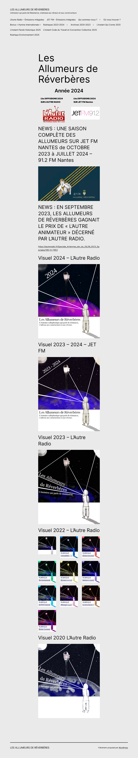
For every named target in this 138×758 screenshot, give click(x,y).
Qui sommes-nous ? (87, 19)
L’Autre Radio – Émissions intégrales (27, 19)
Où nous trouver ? (112, 19)
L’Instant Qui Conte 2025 (109, 25)
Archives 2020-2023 (81, 25)
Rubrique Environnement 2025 (24, 35)
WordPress (123, 748)
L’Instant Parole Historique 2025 (25, 30)
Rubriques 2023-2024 (53, 25)
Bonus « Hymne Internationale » (25, 25)
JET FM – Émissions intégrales (61, 19)
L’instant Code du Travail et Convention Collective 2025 (70, 30)
